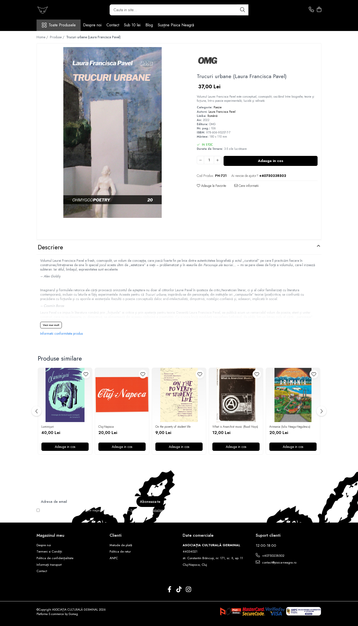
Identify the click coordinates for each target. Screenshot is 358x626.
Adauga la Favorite (213, 185)
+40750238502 (272, 555)
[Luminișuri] (65, 395)
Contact (112, 25)
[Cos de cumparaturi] (318, 10)
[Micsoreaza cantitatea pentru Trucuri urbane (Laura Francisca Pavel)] (200, 160)
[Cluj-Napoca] (122, 395)
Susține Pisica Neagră (176, 25)
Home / (43, 37)
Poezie (218, 107)
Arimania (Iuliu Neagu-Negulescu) (289, 427)
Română (212, 116)
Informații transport (49, 565)
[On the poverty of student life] (179, 395)
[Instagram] (188, 589)
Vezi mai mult (51, 325)
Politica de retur (120, 551)
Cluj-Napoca (106, 427)
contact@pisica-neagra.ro (278, 562)
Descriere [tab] (50, 247)
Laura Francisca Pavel (222, 112)
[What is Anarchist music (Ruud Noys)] (236, 395)
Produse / (57, 37)
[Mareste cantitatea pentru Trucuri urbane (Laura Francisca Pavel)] (217, 160)
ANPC (114, 558)
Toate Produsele (62, 25)
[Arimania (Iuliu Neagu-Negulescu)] (293, 395)
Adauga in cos (270, 160)
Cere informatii (248, 185)
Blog (149, 25)
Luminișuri (47, 427)
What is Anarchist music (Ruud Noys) (235, 427)
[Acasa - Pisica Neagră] (61, 10)
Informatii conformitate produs (61, 333)
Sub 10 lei (132, 25)
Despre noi (92, 25)
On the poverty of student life (172, 427)
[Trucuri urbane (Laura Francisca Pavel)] (112, 132)
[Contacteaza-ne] (311, 10)
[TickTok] (179, 589)
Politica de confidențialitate (55, 558)
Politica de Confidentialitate (147, 510)
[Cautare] (242, 9)
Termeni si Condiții (49, 551)
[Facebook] (169, 589)
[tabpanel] (112, 132)
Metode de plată (121, 545)
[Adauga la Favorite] (86, 374)
